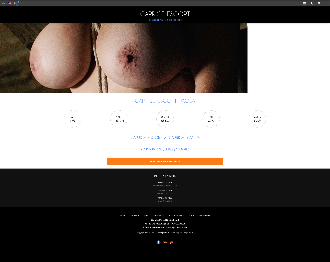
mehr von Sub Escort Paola (165, 161)
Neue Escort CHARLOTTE (165, 186)
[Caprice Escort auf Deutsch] (165, 242)
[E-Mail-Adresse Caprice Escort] (319, 3)
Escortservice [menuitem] (176, 215)
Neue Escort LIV (165, 201)
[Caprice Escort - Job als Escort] (158, 242)
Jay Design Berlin (186, 233)
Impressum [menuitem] (204, 215)
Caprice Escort (165, 14)
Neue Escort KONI (165, 193)
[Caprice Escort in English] (171, 242)
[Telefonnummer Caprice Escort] (312, 3)
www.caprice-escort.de (176, 227)
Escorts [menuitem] (135, 215)
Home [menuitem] (122, 215)
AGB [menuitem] (146, 215)
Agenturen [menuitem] (158, 215)
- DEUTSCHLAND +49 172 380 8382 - (165, 20)
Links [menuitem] (191, 215)
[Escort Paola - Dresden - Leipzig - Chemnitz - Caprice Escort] (124, 93)
